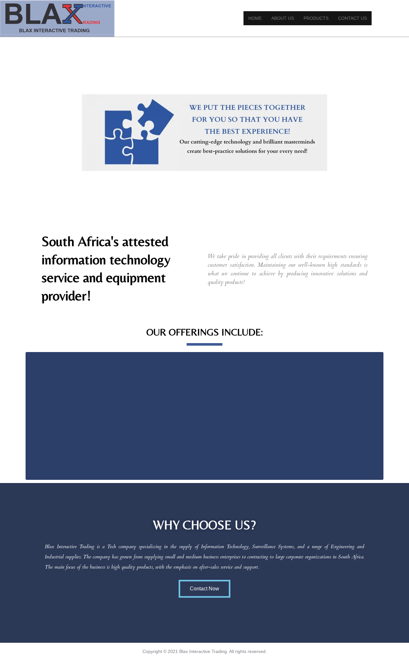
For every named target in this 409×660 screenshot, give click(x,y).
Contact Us (352, 18)
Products (316, 18)
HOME (255, 18)
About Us (282, 18)
